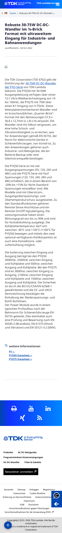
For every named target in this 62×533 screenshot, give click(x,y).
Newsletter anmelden (19, 472)
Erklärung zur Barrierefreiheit (17, 497)
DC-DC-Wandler (11, 462)
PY (10, 351)
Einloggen (34, 489)
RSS (40, 418)
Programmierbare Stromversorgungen (23, 457)
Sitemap (21, 489)
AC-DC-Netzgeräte (27, 452)
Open (57, 4)
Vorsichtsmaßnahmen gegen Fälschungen (29, 508)
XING (22, 418)
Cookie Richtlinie (37, 493)
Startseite (8, 489)
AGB (22, 504)
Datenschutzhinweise (45, 497)
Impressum (29, 500)
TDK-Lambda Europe (48, 3)
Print (14, 408)
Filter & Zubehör (32, 462)
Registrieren (49, 489)
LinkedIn (48, 408)
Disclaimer (33, 504)
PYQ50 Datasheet (19, 355)
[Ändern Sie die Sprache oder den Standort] (7, 13)
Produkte (8, 452)
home (13, 13)
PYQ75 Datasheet (19, 359)
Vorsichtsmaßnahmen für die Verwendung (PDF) (28, 512)
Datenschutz (19, 493)
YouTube (31, 408)
